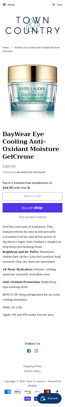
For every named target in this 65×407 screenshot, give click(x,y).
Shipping (9, 172)
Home (6, 48)
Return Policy (32, 371)
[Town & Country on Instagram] (36, 352)
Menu (11, 5)
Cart (59, 5)
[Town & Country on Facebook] (29, 352)
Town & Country (36, 381)
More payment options (33, 217)
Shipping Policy (32, 366)
